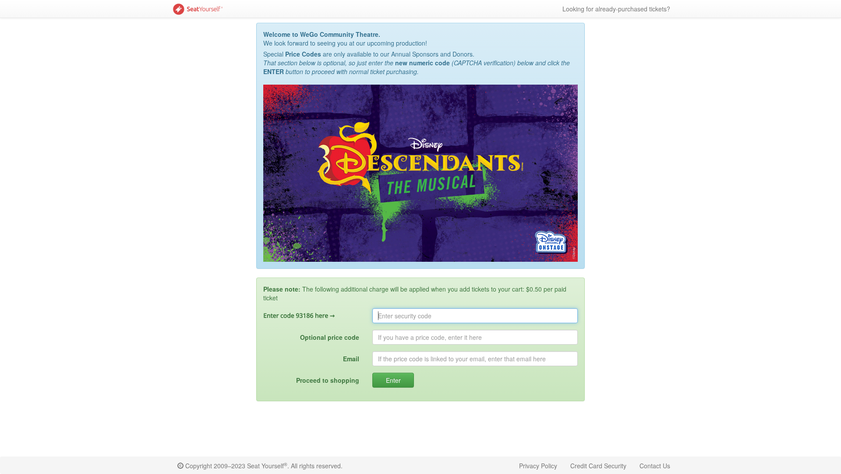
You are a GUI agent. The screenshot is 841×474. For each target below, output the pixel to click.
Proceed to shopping (327, 380)
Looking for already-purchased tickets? (616, 8)
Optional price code (329, 337)
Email (351, 358)
